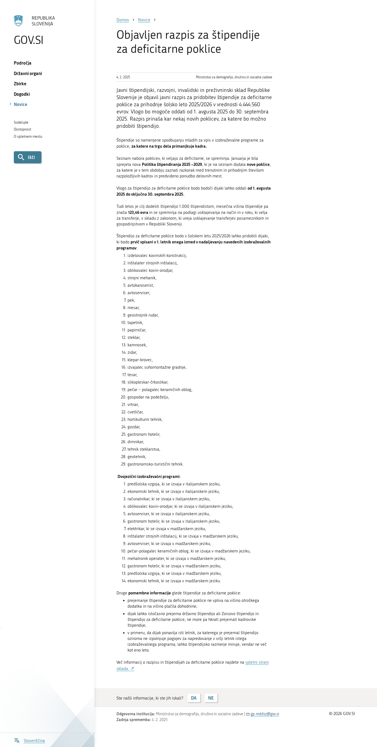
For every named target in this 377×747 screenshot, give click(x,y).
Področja (22, 63)
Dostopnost (22, 129)
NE (211, 698)
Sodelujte (21, 122)
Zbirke (20, 83)
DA (194, 698)
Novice (20, 104)
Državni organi (28, 73)
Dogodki (22, 94)
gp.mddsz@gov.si (265, 714)
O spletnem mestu (28, 136)
